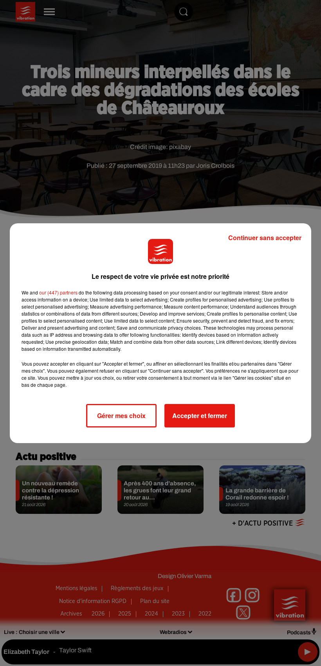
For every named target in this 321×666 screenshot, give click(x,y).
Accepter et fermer (199, 415)
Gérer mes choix (121, 415)
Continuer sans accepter (264, 237)
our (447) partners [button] (58, 292)
